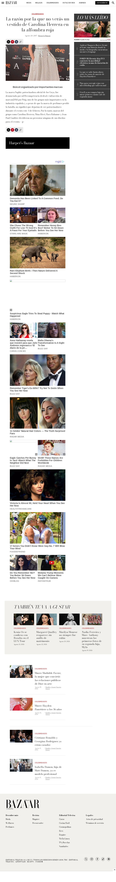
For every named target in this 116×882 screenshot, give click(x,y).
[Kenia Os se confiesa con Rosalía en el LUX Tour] (24, 619)
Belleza (38, 3)
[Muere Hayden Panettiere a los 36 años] (21, 704)
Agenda (82, 3)
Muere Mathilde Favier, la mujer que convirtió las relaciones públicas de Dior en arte (48, 678)
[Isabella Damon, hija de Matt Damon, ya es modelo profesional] (21, 765)
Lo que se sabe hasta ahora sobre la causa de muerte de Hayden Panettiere (92, 74)
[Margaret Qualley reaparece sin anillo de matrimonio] (46, 619)
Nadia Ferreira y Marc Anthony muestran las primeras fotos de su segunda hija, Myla (92, 639)
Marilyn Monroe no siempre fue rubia (68, 635)
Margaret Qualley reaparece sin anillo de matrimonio (46, 636)
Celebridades (52, 3)
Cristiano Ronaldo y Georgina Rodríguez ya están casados (48, 741)
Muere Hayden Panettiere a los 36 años (48, 707)
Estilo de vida (69, 3)
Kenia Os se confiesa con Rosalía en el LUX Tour (21, 636)
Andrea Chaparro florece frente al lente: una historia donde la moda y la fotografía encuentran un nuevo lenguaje (94, 48)
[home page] (11, 3)
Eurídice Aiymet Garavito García (53, 688)
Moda (29, 3)
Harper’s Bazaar (44, 35)
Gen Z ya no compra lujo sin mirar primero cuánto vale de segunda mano (92, 94)
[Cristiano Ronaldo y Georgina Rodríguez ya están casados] (21, 736)
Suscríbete (102, 3)
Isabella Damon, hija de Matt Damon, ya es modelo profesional (48, 770)
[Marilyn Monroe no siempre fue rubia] (69, 619)
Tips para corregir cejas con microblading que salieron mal (93, 84)
